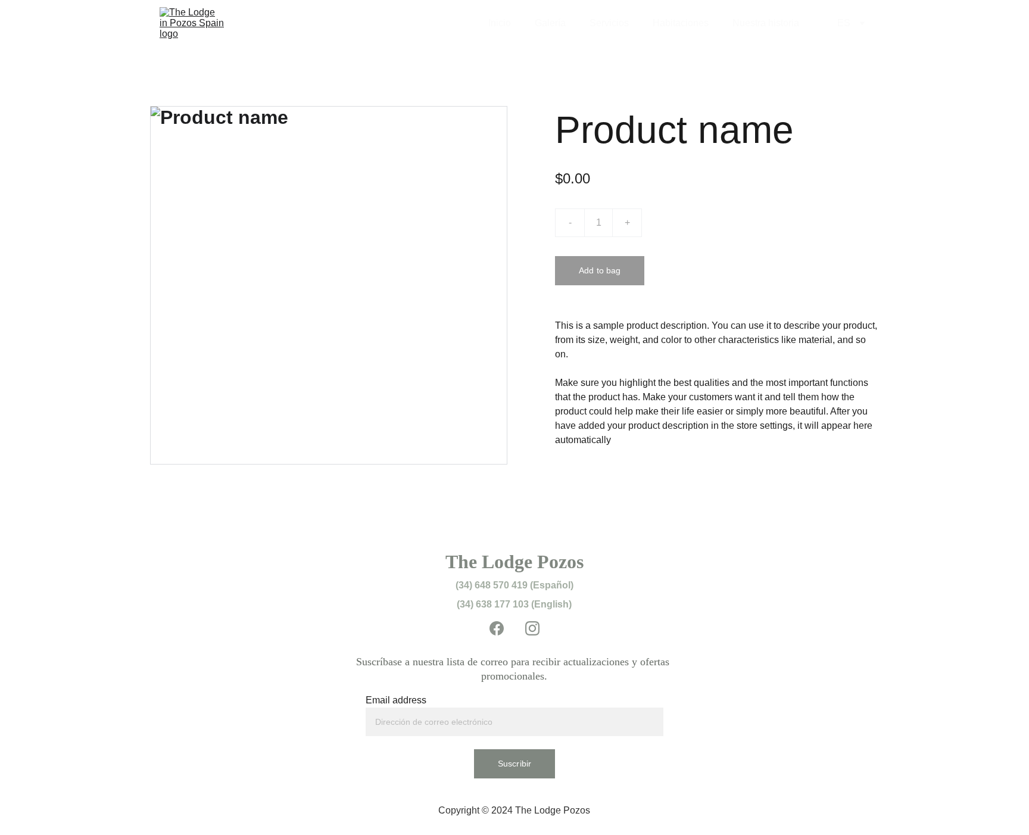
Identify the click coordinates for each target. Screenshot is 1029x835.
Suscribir (514, 763)
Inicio (499, 23)
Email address (396, 700)
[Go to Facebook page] (502, 628)
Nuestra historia (765, 23)
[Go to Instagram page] (532, 628)
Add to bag (599, 270)
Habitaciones (681, 23)
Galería (550, 23)
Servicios (609, 23)
